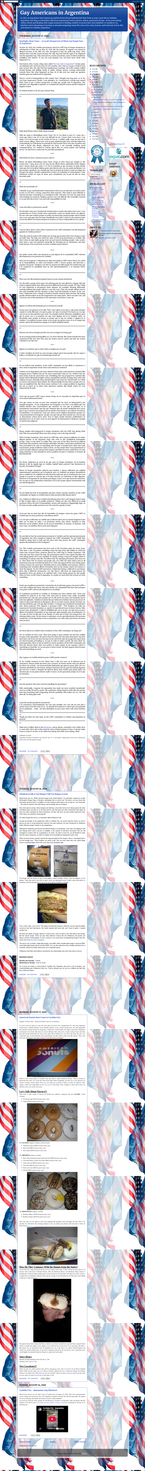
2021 (93, 82)
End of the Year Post (98, 221)
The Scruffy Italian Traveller (98, 207)
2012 (93, 139)
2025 (93, 72)
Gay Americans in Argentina (54, 13)
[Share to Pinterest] (49, 751)
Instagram (48, 727)
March (96, 115)
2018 (93, 123)
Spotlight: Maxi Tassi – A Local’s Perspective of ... (109, 100)
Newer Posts (25, 1442)
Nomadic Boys (97, 188)
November (97, 90)
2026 (94, 69)
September (97, 95)
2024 (94, 74)
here (29, 60)
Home (53, 1442)
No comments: (33, 751)
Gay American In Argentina (110, 231)
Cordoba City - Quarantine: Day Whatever (38, 1390)
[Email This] (41, 751)
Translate (97, 179)
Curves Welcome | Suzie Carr (98, 198)
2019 (93, 121)
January (96, 117)
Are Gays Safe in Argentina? (63, 64)
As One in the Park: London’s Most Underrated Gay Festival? (98, 192)
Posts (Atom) (32, 1446)
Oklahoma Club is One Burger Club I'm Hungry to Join (43, 794)
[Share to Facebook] (47, 751)
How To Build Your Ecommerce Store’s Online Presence (98, 202)
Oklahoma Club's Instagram (35, 940)
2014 (93, 134)
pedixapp (39, 1375)
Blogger (84, 1453)
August (96, 97)
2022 (93, 79)
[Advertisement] (52, 771)
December (97, 87)
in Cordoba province (43, 1402)
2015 (93, 131)
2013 (93, 136)
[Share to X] (45, 751)
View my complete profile (107, 238)
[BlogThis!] (43, 751)
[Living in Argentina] (119, 158)
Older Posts (79, 1442)
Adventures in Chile (99, 220)
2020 (94, 85)
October (96, 92)
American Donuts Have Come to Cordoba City (39, 1017)
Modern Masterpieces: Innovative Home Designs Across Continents (97, 213)
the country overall (59, 1402)
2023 (93, 77)
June (95, 112)
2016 (93, 128)
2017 (93, 126)
